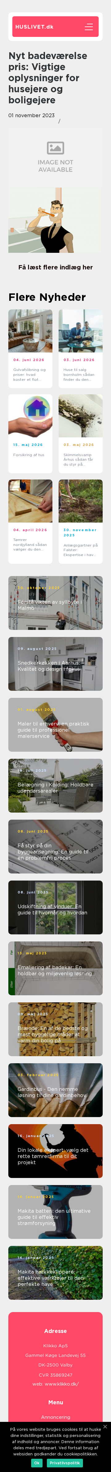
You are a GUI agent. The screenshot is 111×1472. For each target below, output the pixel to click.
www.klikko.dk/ (62, 1384)
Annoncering (55, 1417)
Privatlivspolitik (65, 1463)
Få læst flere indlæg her (55, 267)
